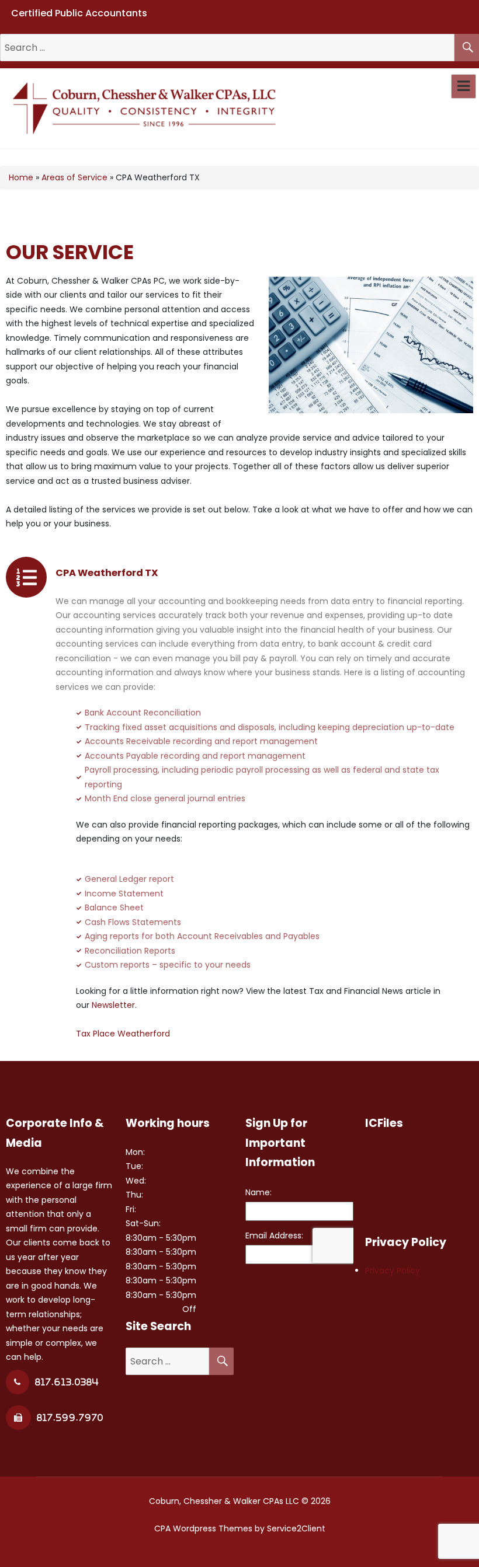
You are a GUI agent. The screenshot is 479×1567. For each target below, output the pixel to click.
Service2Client (296, 1528)
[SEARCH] (466, 47)
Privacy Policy (392, 1270)
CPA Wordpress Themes (203, 1528)
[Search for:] (227, 48)
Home (21, 177)
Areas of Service (74, 177)
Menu (463, 86)
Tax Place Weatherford (123, 1033)
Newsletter (113, 1005)
